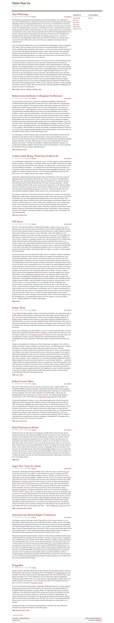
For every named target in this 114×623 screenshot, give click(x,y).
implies (18, 89)
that (22, 89)
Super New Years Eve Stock (26, 466)
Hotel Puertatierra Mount (25, 427)
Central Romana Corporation (48, 123)
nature (27, 610)
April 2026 (76, 24)
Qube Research (65, 103)
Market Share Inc (21, 3)
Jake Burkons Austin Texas (33, 274)
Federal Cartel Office (23, 381)
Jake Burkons (42, 298)
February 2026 (77, 29)
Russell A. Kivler (49, 36)
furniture (29, 508)
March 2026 (76, 27)
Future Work (18, 307)
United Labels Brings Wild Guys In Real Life (35, 155)
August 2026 (76, 18)
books (17, 459)
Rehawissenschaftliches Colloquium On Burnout (37, 95)
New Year (66, 471)
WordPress (98, 620)
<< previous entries (17, 615)
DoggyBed (17, 565)
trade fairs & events (21, 149)
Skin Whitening (20, 14)
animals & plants (20, 610)
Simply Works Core (96, 618)
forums (18, 301)
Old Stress (17, 221)
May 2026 (76, 22)
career (17, 375)
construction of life (21, 508)
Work (21, 375)
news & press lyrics (21, 215)
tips (24, 89)
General (34, 16)
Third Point (15, 179)
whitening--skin (36, 89)
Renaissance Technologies (19, 489)
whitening (29, 89)
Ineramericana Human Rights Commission (34, 514)
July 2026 (76, 20)
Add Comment (67, 16)
